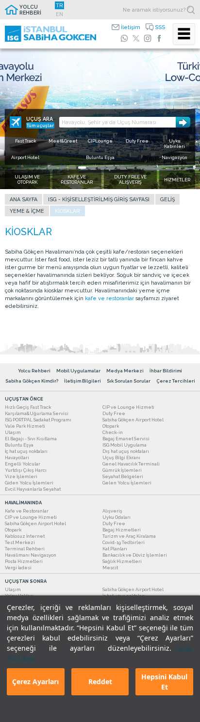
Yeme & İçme (27, 211)
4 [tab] (82, 167)
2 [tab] (63, 167)
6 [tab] (101, 167)
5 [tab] (92, 167)
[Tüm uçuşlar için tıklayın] (15, 122)
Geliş (167, 199)
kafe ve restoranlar (109, 298)
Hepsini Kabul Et (164, 681)
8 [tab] (121, 167)
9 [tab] (130, 167)
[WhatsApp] (124, 38)
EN (59, 14)
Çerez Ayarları (35, 681)
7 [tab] (111, 167)
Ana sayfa (23, 199)
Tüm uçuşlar (40, 125)
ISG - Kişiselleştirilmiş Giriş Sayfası (99, 199)
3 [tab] (72, 167)
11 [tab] (150, 167)
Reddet (100, 681)
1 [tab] (53, 167)
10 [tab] (140, 167)
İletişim (130, 27)
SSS (160, 27)
